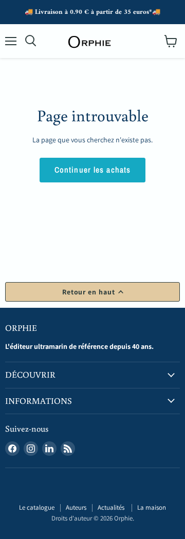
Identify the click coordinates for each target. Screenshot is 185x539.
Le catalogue (36, 507)
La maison (151, 507)
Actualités (112, 507)
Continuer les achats (92, 169)
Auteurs (76, 507)
